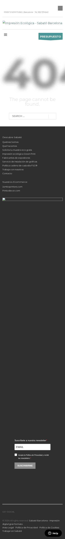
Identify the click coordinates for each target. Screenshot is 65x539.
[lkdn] (17, 511)
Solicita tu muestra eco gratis (17, 150)
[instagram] (9, 4)
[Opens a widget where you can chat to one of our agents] (53, 533)
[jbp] (23, 4)
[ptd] (19, 4)
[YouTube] (14, 4)
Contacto (7, 173)
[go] (52, 116)
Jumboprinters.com (12, 186)
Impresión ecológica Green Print (18, 154)
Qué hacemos (9, 146)
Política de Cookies (49, 527)
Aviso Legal (8, 527)
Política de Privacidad (26, 527)
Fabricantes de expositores (16, 158)
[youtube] (26, 511)
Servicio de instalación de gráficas (19, 161)
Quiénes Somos (10, 142)
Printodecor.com (11, 190)
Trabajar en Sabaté (12, 531)
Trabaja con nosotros (13, 169)
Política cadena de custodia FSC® (19, 165)
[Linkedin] (4, 4)
